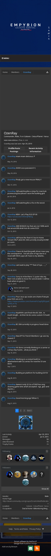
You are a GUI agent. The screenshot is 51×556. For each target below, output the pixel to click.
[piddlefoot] (9, 458)
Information (35, 151)
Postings (14, 151)
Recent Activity (36, 148)
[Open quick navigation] (47, 72)
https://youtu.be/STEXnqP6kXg (20, 216)
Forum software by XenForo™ (25, 541)
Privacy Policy (35, 529)
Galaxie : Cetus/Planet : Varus (37, 506)
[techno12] (25, 458)
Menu (6, 58)
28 (48, 444)
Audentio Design (30, 543)
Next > (29, 410)
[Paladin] (41, 458)
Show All (45, 489)
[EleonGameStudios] (33, 458)
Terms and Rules (21, 529)
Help (11, 529)
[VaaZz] (33, 474)
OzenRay (11, 156)
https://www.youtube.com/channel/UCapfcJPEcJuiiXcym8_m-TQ (28, 302)
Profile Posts (14, 148)
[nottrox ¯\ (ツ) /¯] (25, 474)
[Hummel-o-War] (17, 474)
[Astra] (17, 458)
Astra (16, 288)
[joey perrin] (41, 474)
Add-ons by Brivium (9, 546)
